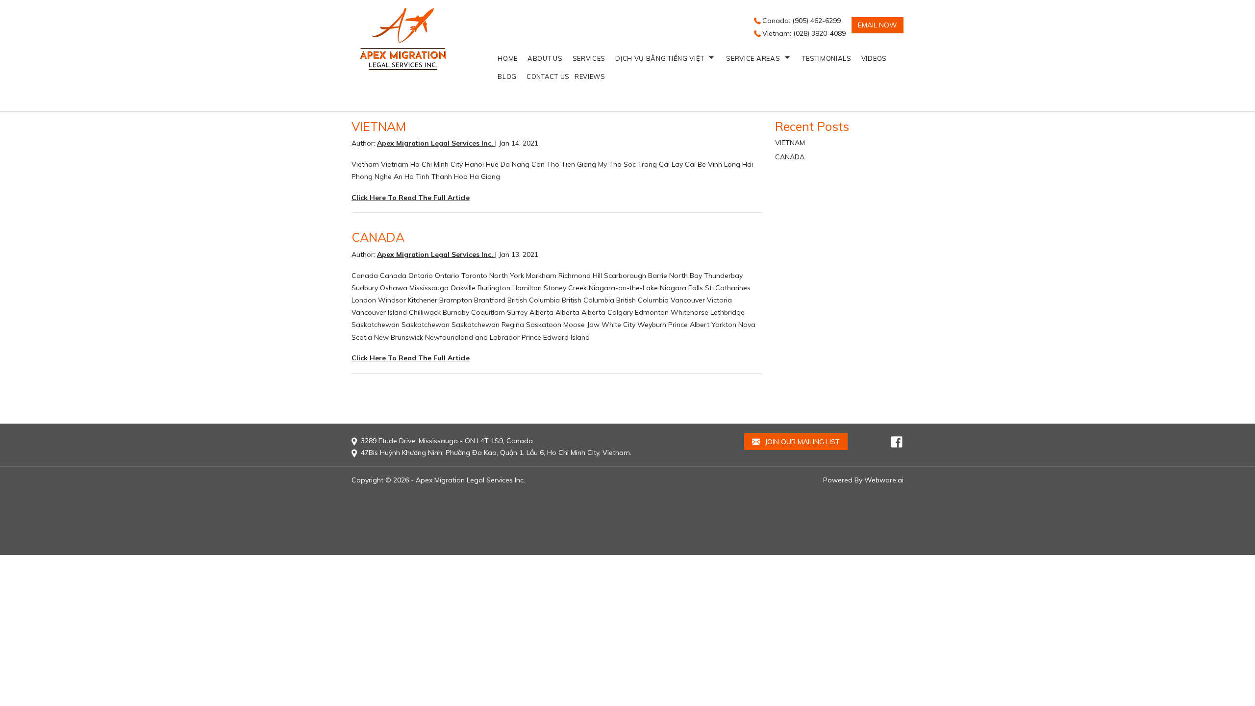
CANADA (377, 237)
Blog (507, 76)
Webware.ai (884, 480)
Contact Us (548, 76)
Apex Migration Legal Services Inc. (470, 480)
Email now (877, 25)
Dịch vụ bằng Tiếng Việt (659, 58)
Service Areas (753, 58)
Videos (874, 58)
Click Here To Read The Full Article (410, 197)
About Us (545, 58)
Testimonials (826, 58)
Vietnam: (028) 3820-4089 (804, 33)
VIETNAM (378, 126)
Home (508, 58)
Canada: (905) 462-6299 (801, 20)
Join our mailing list (801, 441)
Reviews (590, 76)
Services (589, 58)
